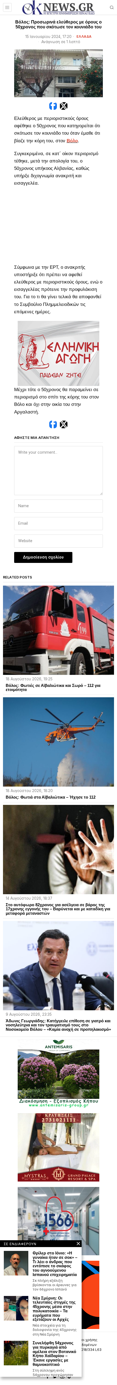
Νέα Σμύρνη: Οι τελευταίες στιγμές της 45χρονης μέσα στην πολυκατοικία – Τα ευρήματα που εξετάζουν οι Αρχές (54, 1309)
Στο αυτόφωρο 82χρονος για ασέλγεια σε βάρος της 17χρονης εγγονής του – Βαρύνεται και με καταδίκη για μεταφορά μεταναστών (58, 909)
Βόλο (72, 140)
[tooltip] (53, 106)
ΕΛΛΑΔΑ (84, 36)
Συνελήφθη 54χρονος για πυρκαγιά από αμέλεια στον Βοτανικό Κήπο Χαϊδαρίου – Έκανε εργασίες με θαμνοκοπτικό (54, 1354)
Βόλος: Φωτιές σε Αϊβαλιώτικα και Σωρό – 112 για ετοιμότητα (53, 687)
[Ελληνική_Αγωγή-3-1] (58, 353)
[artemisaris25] (58, 1073)
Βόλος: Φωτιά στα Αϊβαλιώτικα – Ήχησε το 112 (51, 797)
